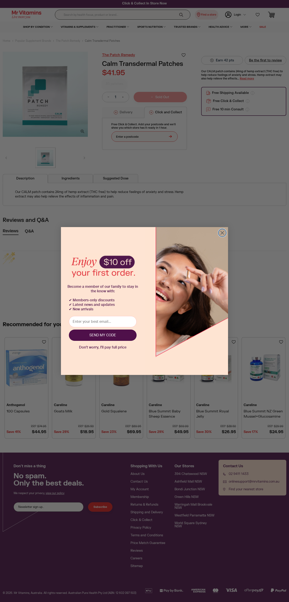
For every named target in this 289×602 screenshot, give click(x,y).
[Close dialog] (222, 233)
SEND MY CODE (102, 335)
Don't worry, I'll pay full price (102, 347)
